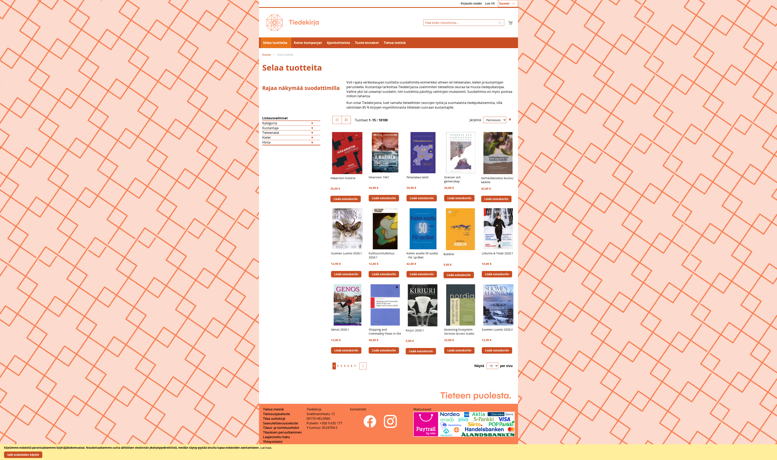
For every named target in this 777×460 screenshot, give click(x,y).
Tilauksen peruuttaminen (282, 432)
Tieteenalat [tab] (270, 132)
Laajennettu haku (276, 437)
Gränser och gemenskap (452, 179)
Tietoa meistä (273, 409)
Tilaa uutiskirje (274, 418)
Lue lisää (265, 447)
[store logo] (292, 23)
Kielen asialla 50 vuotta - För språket (422, 255)
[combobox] (463, 22)
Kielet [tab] (266, 137)
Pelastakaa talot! (418, 177)
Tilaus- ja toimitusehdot (281, 427)
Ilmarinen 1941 (379, 177)
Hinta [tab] (266, 142)
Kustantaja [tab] (270, 128)
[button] (508, 3)
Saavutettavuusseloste (280, 423)
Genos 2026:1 (340, 329)
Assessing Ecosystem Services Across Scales (459, 331)
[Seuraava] (363, 366)
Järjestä (475, 120)
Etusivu (267, 54)
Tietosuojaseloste (276, 414)
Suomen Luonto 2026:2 (497, 329)
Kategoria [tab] (269, 123)
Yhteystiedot (272, 441)
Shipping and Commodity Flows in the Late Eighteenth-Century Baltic (385, 336)
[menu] (388, 42)
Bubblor (449, 254)
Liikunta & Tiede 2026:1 (497, 253)
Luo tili (490, 3)
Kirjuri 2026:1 (415, 330)
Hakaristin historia (342, 178)
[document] (388, 452)
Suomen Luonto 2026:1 (346, 253)
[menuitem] (276, 42)
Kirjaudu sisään (471, 3)
